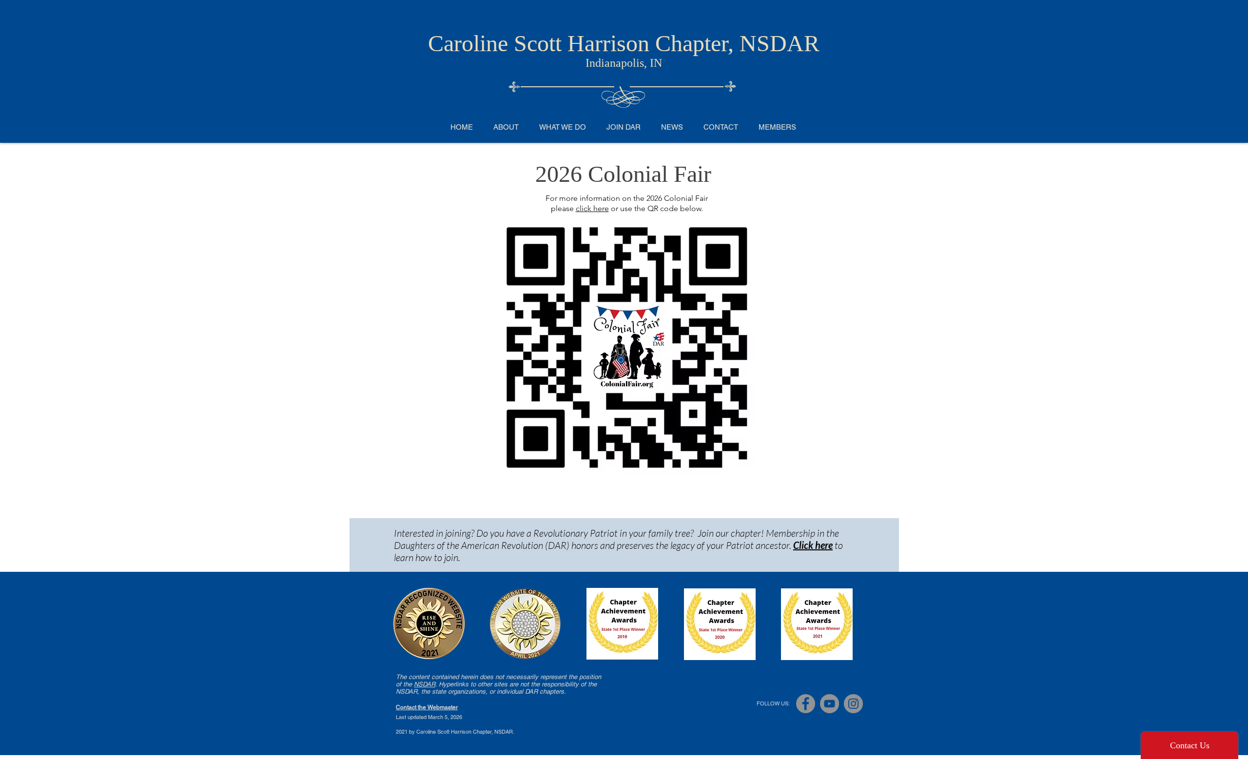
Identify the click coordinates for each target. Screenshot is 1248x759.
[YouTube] (829, 703)
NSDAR (424, 684)
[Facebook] (805, 703)
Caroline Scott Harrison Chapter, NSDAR (623, 43)
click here (592, 208)
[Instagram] (853, 703)
